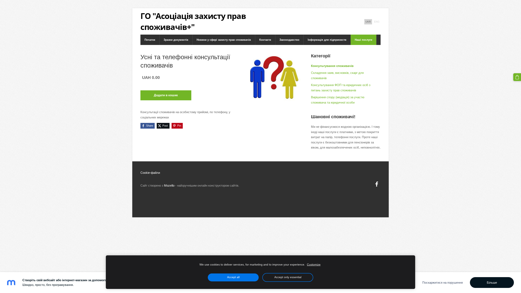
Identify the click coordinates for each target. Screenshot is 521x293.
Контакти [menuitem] (265, 39)
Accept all (233, 277)
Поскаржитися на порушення (442, 282)
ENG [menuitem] (376, 21)
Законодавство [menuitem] (289, 39)
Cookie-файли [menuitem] (150, 172)
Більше (492, 282)
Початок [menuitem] (149, 39)
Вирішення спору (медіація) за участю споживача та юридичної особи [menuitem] (337, 99)
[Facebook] (377, 184)
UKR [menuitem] (368, 21)
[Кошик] (517, 77)
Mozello (169, 185)
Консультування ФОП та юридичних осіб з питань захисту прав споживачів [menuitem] (340, 87)
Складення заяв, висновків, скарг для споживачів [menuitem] (337, 75)
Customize (314, 264)
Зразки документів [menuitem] (176, 39)
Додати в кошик (166, 95)
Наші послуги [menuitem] (363, 39)
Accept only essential (287, 277)
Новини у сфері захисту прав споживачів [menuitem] (224, 39)
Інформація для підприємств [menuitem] (327, 39)
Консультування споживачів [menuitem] (332, 66)
